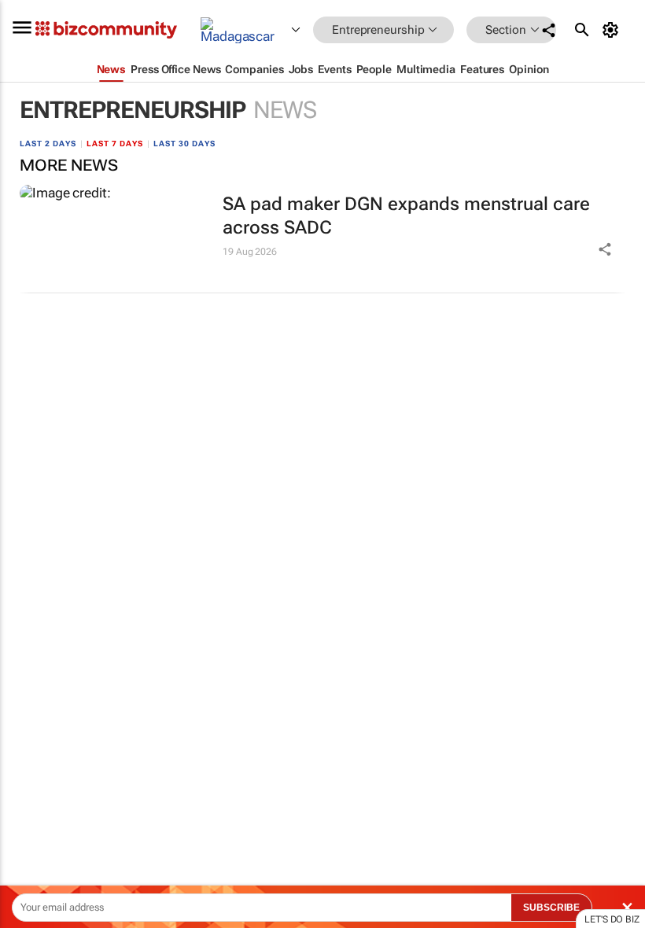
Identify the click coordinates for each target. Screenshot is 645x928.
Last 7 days (115, 143)
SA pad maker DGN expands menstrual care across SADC (406, 215)
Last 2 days (48, 143)
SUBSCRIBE (551, 907)
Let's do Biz (611, 919)
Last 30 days (184, 143)
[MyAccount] (613, 30)
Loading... (30, 735)
